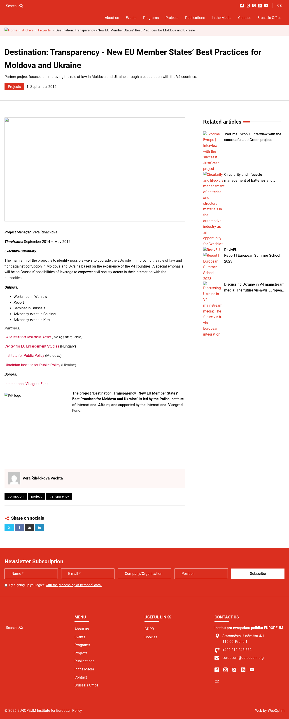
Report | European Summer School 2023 (252, 258)
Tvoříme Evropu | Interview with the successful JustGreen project (252, 137)
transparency (59, 496)
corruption (15, 496)
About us (112, 18)
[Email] (29, 527)
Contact (244, 18)
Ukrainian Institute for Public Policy (32, 365)
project (36, 496)
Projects (171, 18)
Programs (151, 18)
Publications (195, 18)
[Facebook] (19, 527)
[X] (9, 527)
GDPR (149, 629)
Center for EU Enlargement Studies (32, 346)
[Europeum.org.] (11, 30)
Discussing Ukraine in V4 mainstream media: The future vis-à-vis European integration (254, 287)
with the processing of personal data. (74, 585)
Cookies (150, 637)
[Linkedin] (39, 527)
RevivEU (230, 250)
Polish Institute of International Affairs (28, 337)
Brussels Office (269, 18)
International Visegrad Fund (27, 384)
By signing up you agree (55, 585)
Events (131, 18)
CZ (279, 5)
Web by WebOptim (269, 710)
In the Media (221, 18)
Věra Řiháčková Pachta (43, 478)
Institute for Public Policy (24, 355)
